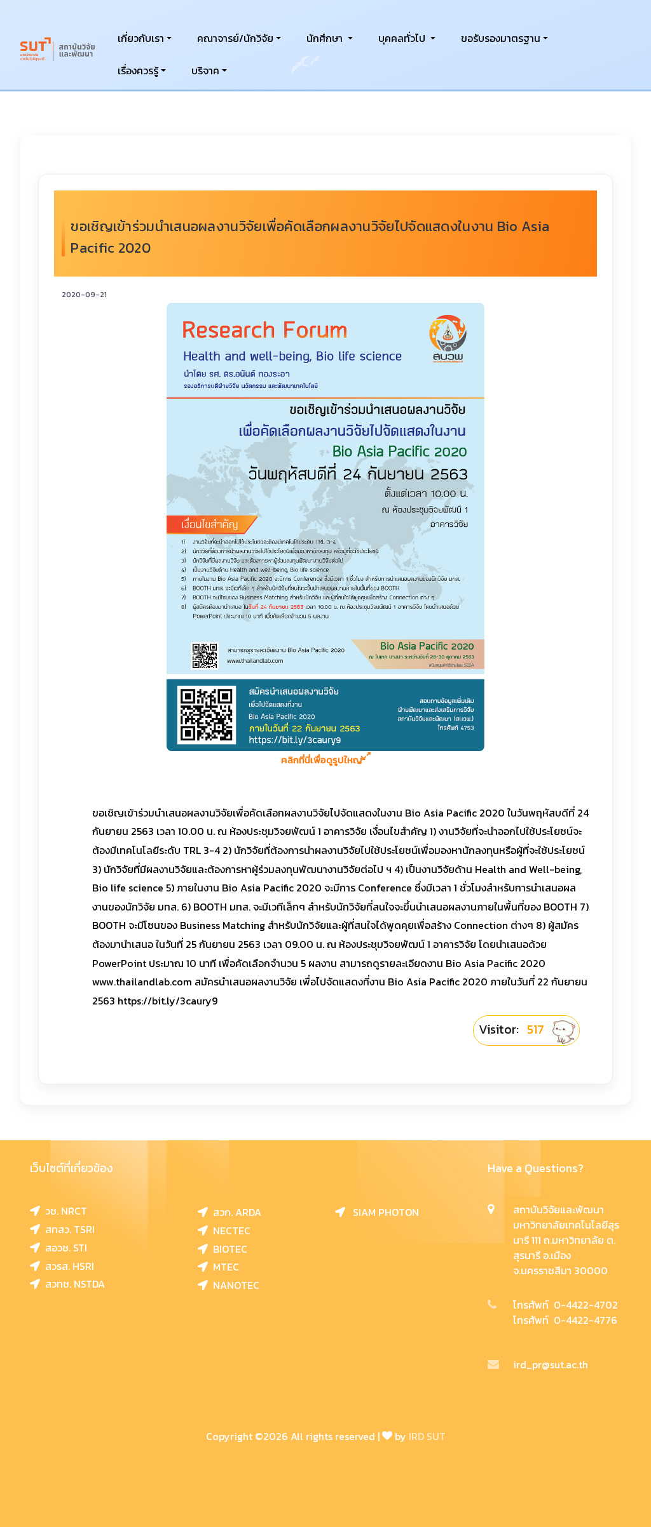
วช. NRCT (63, 1210)
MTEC (223, 1266)
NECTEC (229, 1230)
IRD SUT (427, 1436)
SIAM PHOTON (382, 1212)
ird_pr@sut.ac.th (550, 1364)
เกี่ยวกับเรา (141, 38)
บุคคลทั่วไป (403, 38)
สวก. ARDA (234, 1212)
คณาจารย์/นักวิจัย (235, 38)
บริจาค (205, 70)
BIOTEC (227, 1249)
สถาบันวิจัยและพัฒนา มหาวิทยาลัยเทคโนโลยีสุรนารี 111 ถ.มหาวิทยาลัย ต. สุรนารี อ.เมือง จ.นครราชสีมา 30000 (566, 1240)
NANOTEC (233, 1285)
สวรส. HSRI (67, 1266)
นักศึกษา (325, 38)
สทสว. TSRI (67, 1229)
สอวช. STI (63, 1247)
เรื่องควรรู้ (138, 70)
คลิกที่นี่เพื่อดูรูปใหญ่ (321, 759)
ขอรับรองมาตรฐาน (500, 38)
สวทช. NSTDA (72, 1283)
